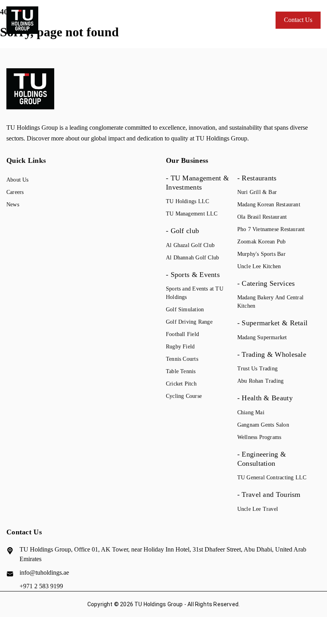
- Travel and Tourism (269, 494)
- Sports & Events (193, 275)
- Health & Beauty (265, 398)
